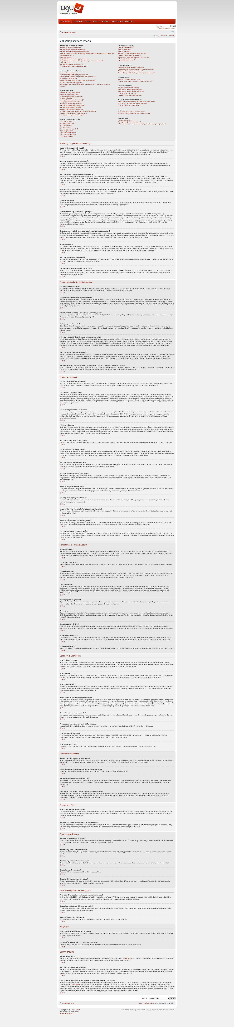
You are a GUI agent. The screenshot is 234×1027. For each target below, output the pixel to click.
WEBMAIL (105, 21)
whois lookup (76, 984)
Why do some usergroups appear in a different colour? (134, 57)
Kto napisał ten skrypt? (125, 120)
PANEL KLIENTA (117, 21)
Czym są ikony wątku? (66, 136)
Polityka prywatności (66, 1013)
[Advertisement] (130, 8)
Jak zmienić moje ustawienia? (68, 73)
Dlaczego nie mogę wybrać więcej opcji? (72, 100)
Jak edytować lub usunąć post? (69, 94)
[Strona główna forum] (71, 8)
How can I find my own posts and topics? (130, 95)
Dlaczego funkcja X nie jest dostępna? (129, 122)
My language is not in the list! (68, 78)
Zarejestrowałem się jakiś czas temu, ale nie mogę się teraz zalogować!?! (81, 61)
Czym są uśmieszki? (66, 125)
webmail (155, 1010)
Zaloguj (172, 35)
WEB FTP (96, 21)
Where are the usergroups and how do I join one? (132, 53)
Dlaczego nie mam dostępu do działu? (71, 103)
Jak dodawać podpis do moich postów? (71, 96)
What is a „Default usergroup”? (127, 59)
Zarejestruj (164, 35)
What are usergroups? (124, 51)
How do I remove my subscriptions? (128, 105)
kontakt (171, 1010)
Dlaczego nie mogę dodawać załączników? (72, 105)
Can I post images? (65, 127)
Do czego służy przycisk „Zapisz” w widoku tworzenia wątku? (78, 111)
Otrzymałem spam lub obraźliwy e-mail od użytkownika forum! (136, 73)
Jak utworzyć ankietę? (66, 98)
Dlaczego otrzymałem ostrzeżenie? (70, 107)
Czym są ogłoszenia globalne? (69, 129)
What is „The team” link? (125, 61)
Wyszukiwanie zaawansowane (166, 28)
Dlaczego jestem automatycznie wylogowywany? (74, 51)
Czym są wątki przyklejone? (68, 132)
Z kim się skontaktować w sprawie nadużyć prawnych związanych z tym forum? (142, 124)
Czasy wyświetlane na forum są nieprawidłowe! (74, 74)
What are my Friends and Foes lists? (129, 79)
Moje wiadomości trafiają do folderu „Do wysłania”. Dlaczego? (136, 69)
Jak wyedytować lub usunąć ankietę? (71, 101)
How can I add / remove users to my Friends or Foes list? (135, 81)
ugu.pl (78, 1010)
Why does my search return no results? (130, 89)
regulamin (137, 1010)
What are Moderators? (124, 49)
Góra (63, 156)
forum (144, 1010)
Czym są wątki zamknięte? (68, 134)
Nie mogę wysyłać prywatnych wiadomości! (131, 67)
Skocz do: (145, 998)
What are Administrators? (125, 47)
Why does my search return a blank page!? (131, 91)
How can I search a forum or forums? (129, 87)
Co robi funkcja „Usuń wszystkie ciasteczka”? (73, 66)
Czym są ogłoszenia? (66, 130)
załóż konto (129, 1010)
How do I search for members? (127, 93)
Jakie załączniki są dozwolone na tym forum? (131, 111)
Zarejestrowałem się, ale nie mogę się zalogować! (74, 59)
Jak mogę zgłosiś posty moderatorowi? (71, 109)
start (122, 1010)
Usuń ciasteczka (149, 1003)
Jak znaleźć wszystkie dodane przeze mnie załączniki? (134, 113)
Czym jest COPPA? (65, 62)
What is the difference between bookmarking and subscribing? (136, 101)
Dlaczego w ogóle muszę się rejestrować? (72, 49)
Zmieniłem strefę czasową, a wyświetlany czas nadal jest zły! (78, 76)
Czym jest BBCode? (66, 121)
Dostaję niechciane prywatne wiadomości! (130, 71)
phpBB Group (127, 958)
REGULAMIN (78, 21)
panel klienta (163, 1010)
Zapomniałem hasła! (66, 57)
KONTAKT (128, 21)
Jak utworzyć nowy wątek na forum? (71, 92)
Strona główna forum (68, 32)
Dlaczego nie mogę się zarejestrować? (71, 64)
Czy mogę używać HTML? (68, 123)
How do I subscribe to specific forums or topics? (132, 103)
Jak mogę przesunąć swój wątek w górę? (72, 115)
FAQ (157, 35)
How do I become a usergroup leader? (129, 55)
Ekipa (140, 1003)
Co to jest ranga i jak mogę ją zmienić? (71, 82)
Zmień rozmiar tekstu (172, 32)
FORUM (87, 21)
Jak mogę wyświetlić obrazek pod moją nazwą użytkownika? (78, 80)
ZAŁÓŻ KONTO (65, 21)
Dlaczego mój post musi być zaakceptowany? (73, 113)
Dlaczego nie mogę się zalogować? (70, 47)
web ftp (149, 1010)
